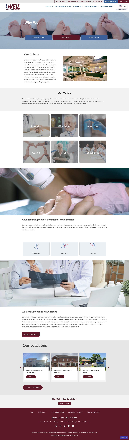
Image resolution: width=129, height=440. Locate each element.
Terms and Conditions (57, 412)
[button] (20, 367)
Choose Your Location (121, 9)
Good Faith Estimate (93, 412)
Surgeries (93, 253)
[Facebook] (56, 426)
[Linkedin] (73, 426)
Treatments (64, 253)
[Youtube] (68, 426)
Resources (87, 421)
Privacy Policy (42, 412)
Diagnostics (36, 253)
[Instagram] (60, 426)
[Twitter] (64, 426)
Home (31, 412)
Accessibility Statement (75, 412)
